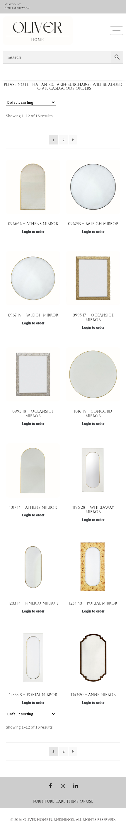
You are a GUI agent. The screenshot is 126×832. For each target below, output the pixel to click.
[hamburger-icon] (116, 30)
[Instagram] (63, 785)
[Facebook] (50, 785)
